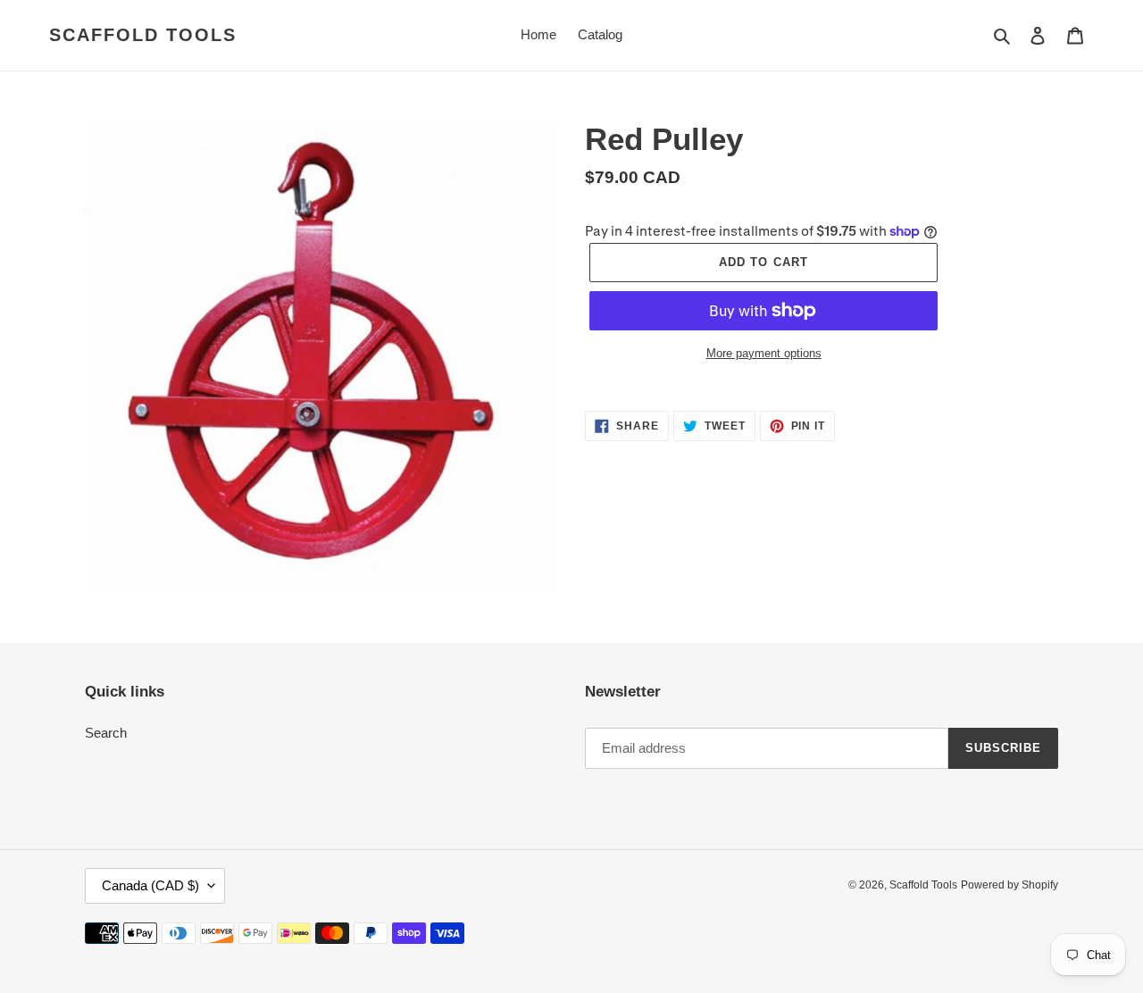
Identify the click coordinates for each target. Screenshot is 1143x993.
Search (106, 732)
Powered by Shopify (1009, 885)
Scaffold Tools (143, 35)
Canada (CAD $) (150, 885)
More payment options (764, 353)
